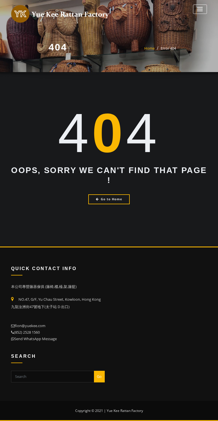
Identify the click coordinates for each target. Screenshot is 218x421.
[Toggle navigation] (200, 9)
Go (99, 376)
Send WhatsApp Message (35, 338)
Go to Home (111, 199)
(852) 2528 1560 (27, 332)
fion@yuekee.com (30, 325)
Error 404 (168, 48)
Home (149, 48)
